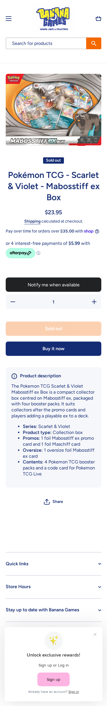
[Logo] (53, 18)
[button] (98, 18)
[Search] (93, 43)
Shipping (32, 221)
